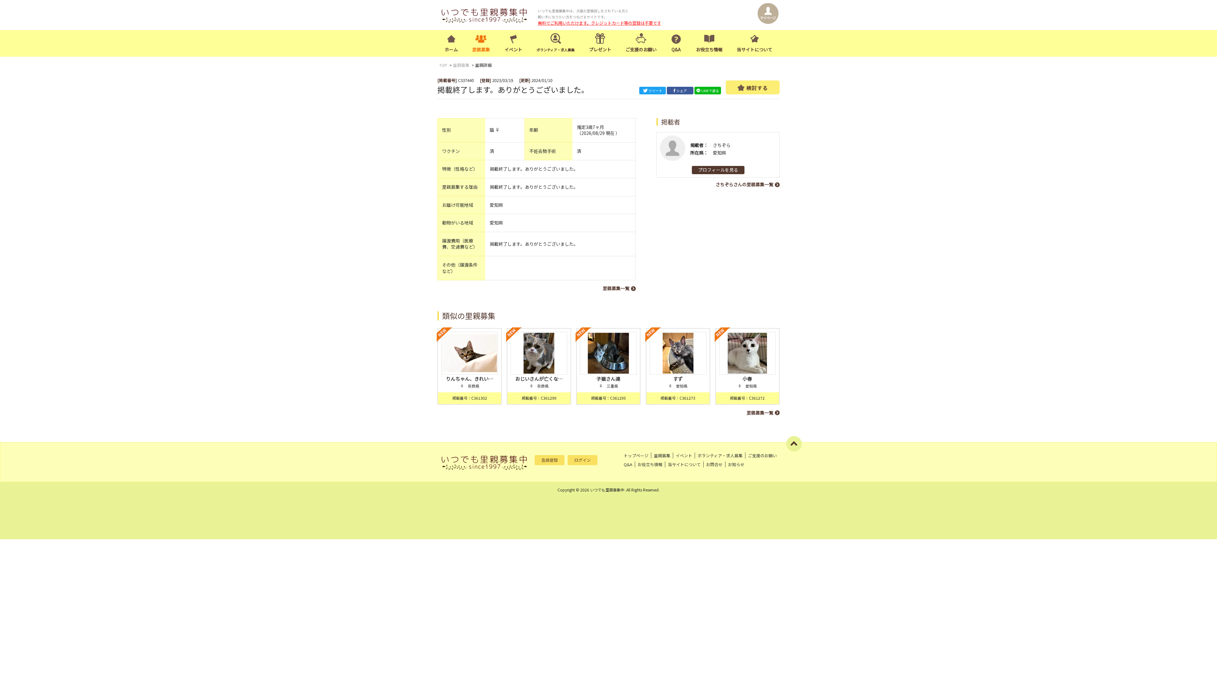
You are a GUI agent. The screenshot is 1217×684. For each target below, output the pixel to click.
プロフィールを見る (718, 170)
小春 (747, 378)
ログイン (582, 460)
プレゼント (600, 49)
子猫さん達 (608, 378)
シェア (681, 90)
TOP (443, 65)
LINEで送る (710, 90)
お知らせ (736, 464)
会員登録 (549, 460)
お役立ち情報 (709, 49)
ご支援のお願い (641, 49)
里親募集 (481, 49)
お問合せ (714, 464)
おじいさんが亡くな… (539, 378)
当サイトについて (754, 49)
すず (678, 378)
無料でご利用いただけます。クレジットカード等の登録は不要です (599, 23)
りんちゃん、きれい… (469, 378)
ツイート (655, 90)
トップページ (636, 456)
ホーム (451, 49)
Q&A (676, 49)
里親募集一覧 (616, 288)
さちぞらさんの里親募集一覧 (744, 184)
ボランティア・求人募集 (720, 456)
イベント (513, 49)
